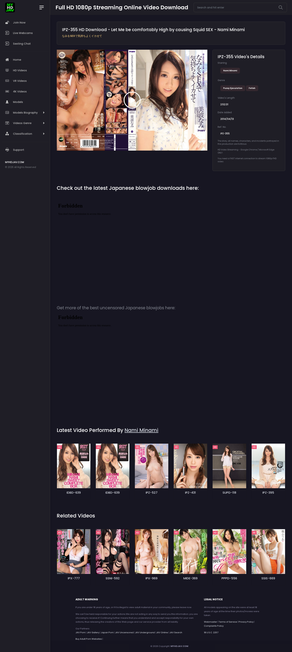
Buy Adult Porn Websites (89, 639)
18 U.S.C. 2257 (211, 632)
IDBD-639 (74, 492)
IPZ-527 (151, 492)
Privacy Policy (246, 621)
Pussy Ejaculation (232, 88)
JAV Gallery (93, 632)
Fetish (252, 88)
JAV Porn (80, 632)
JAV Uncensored (124, 632)
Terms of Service (228, 621)
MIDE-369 (190, 578)
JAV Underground (145, 632)
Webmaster (210, 621)
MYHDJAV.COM (179, 646)
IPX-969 (151, 578)
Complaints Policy (214, 625)
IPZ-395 (268, 492)
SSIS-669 (268, 578)
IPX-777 (74, 578)
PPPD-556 (229, 578)
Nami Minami (230, 70)
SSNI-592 (113, 578)
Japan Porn (107, 632)
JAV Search (175, 632)
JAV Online (162, 632)
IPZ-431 (190, 492)
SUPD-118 (229, 492)
